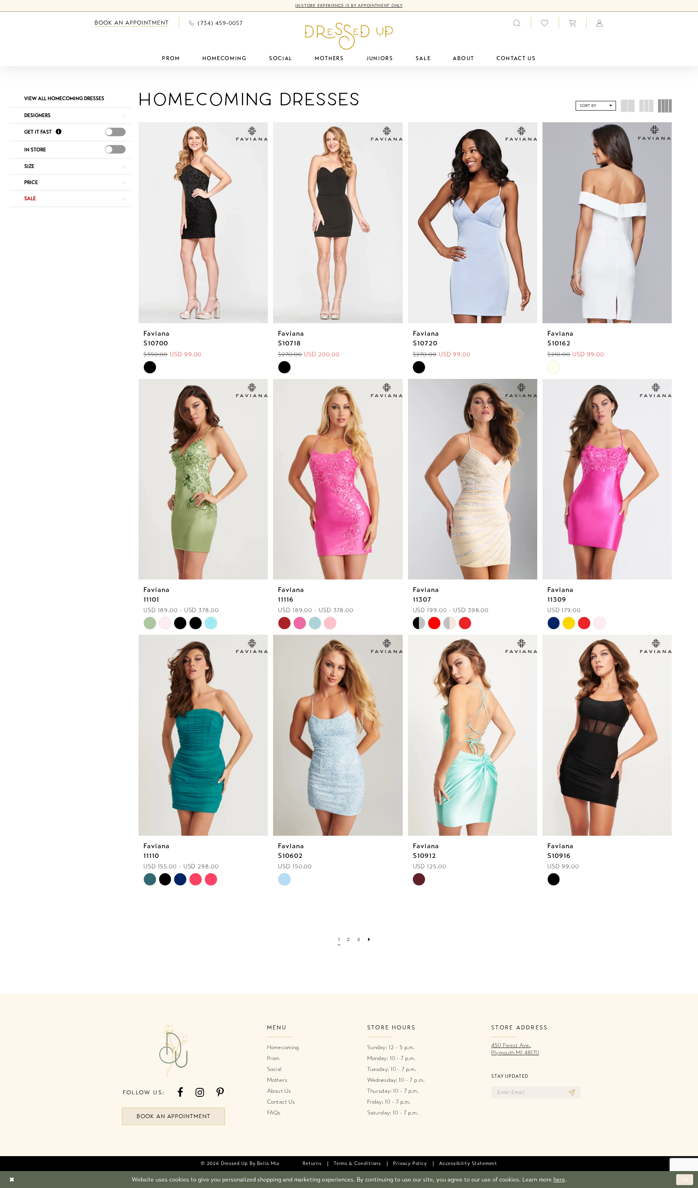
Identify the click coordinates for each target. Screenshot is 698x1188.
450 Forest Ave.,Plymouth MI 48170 (515, 1049)
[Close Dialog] (12, 1180)
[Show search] (517, 23)
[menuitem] (131, 23)
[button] (572, 23)
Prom (273, 1058)
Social (274, 1069)
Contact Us (281, 1101)
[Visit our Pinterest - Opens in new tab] (220, 1093)
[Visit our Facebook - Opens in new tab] (180, 1093)
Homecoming (283, 1047)
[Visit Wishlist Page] (545, 23)
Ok (685, 1179)
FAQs (274, 1112)
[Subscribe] (571, 1092)
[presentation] (115, 132)
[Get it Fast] (58, 132)
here (559, 1179)
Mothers (277, 1080)
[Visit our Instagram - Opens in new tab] (200, 1093)
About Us (279, 1091)
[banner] (349, 36)
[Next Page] (369, 940)
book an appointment (174, 1116)
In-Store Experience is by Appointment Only (348, 5)
